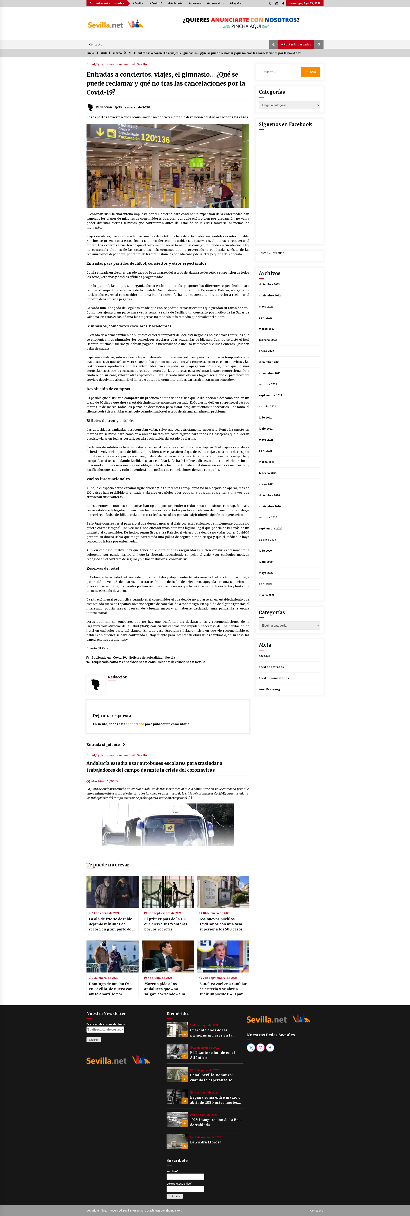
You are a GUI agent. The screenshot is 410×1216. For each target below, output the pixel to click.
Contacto (95, 44)
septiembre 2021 (270, 395)
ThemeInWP (173, 1210)
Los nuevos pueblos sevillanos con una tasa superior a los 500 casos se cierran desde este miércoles (221, 924)
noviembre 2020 (270, 506)
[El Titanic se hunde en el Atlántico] (177, 1051)
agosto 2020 (267, 539)
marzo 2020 (266, 595)
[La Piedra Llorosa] (177, 1141)
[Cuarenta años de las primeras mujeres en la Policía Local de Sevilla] (177, 1029)
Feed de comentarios (274, 678)
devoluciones (181, 662)
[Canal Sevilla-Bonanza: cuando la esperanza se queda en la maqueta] (177, 1074)
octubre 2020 (268, 517)
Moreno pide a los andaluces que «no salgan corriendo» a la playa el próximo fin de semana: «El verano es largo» (165, 989)
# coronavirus (215, 3)
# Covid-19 (155, 3)
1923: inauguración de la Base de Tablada (216, 1122)
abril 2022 (265, 317)
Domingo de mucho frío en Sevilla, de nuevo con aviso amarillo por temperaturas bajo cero (111, 989)
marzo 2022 (266, 329)
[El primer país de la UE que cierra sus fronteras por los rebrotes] (168, 892)
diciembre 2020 (269, 495)
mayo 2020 (266, 573)
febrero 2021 (268, 473)
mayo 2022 (266, 306)
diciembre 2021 (269, 362)
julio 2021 (265, 417)
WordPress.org (269, 689)
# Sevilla (138, 3)
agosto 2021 (267, 406)
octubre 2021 (268, 384)
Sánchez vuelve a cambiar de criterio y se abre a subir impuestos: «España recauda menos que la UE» (223, 989)
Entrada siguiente (103, 744)
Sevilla (142, 64)
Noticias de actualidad (118, 64)
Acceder (264, 656)
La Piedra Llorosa (205, 1142)
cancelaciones (133, 662)
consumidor (157, 662)
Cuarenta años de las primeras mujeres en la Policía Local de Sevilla (211, 1033)
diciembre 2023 (269, 284)
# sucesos (195, 3)
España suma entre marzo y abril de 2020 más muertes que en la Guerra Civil (215, 1100)
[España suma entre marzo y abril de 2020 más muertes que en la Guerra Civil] (177, 1096)
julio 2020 (265, 551)
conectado (136, 724)
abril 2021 (265, 451)
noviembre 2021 (270, 373)
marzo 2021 (266, 462)
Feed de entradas (271, 667)
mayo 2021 (266, 440)
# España (235, 3)
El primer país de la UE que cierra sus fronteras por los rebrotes (165, 924)
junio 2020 (265, 562)
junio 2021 (265, 428)
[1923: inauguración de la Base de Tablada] (177, 1119)
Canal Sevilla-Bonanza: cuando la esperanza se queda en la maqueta (211, 1078)
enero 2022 (266, 351)
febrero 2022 (268, 340)
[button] (273, 44)
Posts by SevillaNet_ (272, 253)
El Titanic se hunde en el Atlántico (212, 1055)
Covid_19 (93, 64)
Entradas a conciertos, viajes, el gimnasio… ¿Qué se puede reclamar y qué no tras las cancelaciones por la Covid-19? (165, 83)
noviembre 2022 (270, 295)
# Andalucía (175, 3)
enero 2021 (266, 484)
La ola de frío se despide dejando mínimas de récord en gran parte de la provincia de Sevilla (112, 924)
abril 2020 (265, 584)
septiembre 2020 (270, 528)
